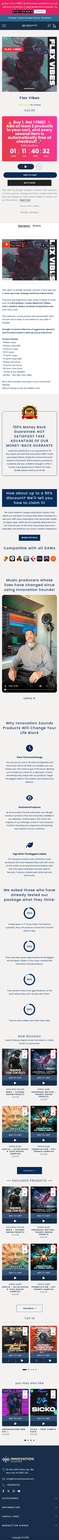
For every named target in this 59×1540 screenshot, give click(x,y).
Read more (25, 200)
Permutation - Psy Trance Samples (44, 1150)
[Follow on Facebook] (3, 1491)
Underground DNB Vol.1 (13, 1430)
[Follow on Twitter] (8, 1491)
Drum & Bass (33, 206)
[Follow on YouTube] (19, 1491)
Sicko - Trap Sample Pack (43, 1430)
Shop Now (40, 11)
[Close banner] (56, 7)
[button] (24, 104)
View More (28, 1170)
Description (24, 226)
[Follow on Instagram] (13, 1491)
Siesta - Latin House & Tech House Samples (15, 1151)
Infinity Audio (44, 1089)
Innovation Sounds (15, 1089)
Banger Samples (29, 212)
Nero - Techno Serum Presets (15, 1093)
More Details (29, 537)
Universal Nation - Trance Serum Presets (43, 1094)
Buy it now (29, 182)
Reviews (37, 226)
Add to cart (15, 1077)
